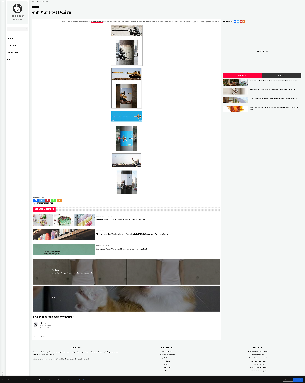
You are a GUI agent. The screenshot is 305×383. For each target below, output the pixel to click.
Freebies (9, 63)
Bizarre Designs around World (258, 358)
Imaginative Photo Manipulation (258, 351)
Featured (108, 245)
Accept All (298, 380)
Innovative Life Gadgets (258, 371)
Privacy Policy (82, 380)
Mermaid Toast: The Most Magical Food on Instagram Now (120, 219)
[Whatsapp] (53, 200)
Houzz (167, 371)
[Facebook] (36, 200)
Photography (11, 56)
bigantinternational (97, 22)
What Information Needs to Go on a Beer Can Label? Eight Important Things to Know (132, 234)
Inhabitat (167, 364)
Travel (9, 59)
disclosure (78, 359)
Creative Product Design (258, 361)
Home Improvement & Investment (16, 49)
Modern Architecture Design (258, 367)
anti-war (39, 203)
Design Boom (167, 367)
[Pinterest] (47, 200)
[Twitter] (42, 200)
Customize (288, 380)
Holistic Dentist (167, 351)
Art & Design (11, 35)
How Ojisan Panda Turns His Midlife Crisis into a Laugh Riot (121, 249)
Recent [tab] (282, 75)
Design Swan (17, 16)
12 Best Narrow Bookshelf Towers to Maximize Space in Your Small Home (273, 89)
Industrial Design (12, 52)
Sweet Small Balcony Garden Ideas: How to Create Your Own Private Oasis (273, 81)
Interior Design (11, 45)
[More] (59, 200)
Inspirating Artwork (258, 355)
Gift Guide (10, 38)
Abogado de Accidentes (167, 358)
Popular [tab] (243, 75)
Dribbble (167, 361)
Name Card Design (258, 364)
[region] (152, 379)
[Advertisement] (262, 35)
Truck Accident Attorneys (167, 355)
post (51, 203)
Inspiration (10, 42)
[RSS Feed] (243, 21)
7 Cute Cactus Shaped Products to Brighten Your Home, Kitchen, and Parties (274, 98)
